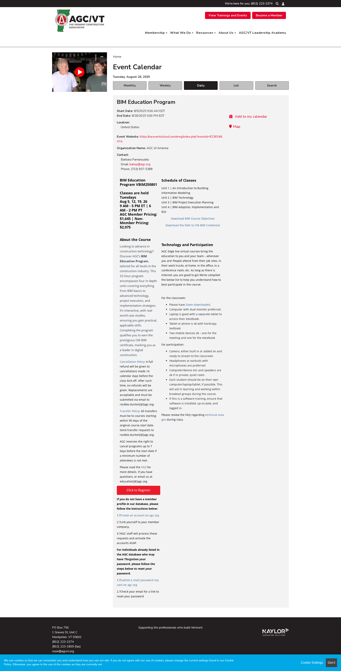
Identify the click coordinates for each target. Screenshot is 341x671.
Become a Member (269, 15)
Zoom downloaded (198, 304)
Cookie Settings (312, 662)
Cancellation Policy (132, 362)
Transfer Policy (129, 411)
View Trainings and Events (228, 15)
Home (117, 57)
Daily (201, 85)
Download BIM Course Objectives (193, 218)
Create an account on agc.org (139, 515)
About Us (226, 33)
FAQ (143, 467)
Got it (331, 662)
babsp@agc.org (139, 164)
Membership (155, 33)
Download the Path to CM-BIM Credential (193, 225)
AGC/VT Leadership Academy (262, 33)
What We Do (181, 33)
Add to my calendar (250, 116)
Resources (205, 33)
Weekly (165, 85)
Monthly (130, 85)
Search (272, 85)
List (236, 85)
